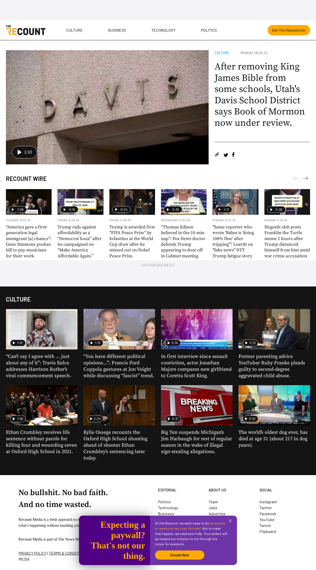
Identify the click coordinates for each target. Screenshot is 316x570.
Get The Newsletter (289, 30)
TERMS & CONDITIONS (68, 553)
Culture (74, 30)
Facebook (267, 513)
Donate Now (179, 555)
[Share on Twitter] (225, 155)
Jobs (213, 507)
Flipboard (267, 531)
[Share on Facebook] (233, 155)
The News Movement (75, 539)
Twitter (265, 507)
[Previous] (305, 179)
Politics (209, 30)
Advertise (217, 513)
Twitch (265, 525)
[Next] (296, 179)
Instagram (268, 501)
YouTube (267, 519)
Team (213, 501)
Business (117, 30)
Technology (163, 30)
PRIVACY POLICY (33, 553)
